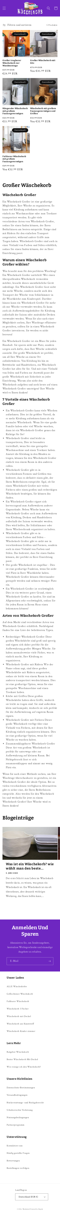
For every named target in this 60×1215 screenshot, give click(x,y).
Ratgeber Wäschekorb (18, 1052)
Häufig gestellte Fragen (18, 1153)
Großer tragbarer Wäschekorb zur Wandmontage (11, 63)
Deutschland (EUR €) (28, 1197)
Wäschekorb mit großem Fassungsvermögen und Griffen (43, 111)
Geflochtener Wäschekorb (20, 993)
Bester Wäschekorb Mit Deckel (22, 1059)
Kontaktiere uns (15, 1145)
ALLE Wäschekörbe (17, 986)
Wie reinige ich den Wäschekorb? (24, 1066)
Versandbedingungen (17, 1095)
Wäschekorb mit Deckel (19, 1016)
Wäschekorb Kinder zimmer (21, 1031)
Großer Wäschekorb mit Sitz (43, 61)
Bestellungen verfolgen (18, 1168)
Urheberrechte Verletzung (19, 1110)
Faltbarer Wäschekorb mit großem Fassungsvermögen (14, 159)
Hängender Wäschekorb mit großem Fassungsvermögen (15, 111)
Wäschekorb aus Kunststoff (20, 1023)
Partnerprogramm (15, 1124)
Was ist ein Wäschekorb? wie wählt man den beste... (30, 866)
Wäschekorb (26, 1209)
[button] (4, 8)
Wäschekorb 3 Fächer (17, 1008)
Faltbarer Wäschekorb (18, 1001)
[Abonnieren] (49, 961)
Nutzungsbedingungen (18, 1117)
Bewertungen (13, 1160)
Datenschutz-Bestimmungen (21, 1087)
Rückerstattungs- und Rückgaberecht (25, 1102)
